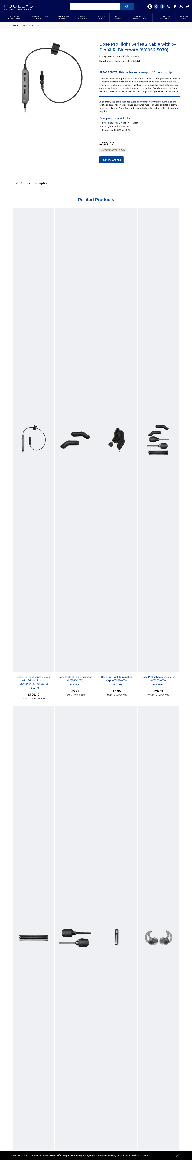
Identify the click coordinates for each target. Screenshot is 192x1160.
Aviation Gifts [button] (183, 17)
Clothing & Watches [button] (164, 17)
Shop (25, 25)
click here (143, 1155)
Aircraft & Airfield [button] (63, 17)
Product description (35, 183)
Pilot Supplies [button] (82, 17)
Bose (34, 25)
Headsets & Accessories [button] (13, 17)
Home (15, 25)
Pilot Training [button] (117, 17)
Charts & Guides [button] (100, 17)
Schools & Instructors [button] (139, 17)
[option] (52, 79)
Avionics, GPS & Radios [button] (40, 17)
